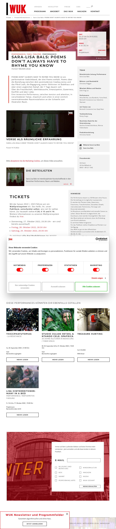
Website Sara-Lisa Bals (91, 145)
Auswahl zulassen (58, 287)
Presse (67, 7)
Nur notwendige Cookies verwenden (25, 286)
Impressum (105, 523)
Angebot (54, 11)
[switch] (45, 270)
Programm (40, 11)
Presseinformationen (22, 17)
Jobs (78, 7)
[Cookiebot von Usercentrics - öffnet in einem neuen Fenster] (97, 239)
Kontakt (95, 11)
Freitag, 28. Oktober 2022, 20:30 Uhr (29, 227)
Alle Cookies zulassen (91, 287)
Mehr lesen (22, 360)
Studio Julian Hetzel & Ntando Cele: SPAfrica (58, 335)
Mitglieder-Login (91, 523)
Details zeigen (97, 278)
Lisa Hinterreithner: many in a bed (20, 392)
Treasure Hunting (90, 334)
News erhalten (90, 486)
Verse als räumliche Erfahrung (34, 139)
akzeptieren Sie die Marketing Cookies (25, 161)
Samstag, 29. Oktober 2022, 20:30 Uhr (30, 231)
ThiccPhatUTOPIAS (19, 334)
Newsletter (53, 7)
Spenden (38, 7)
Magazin (81, 11)
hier (22, 216)
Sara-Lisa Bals (88, 148)
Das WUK (68, 11)
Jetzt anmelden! (35, 524)
